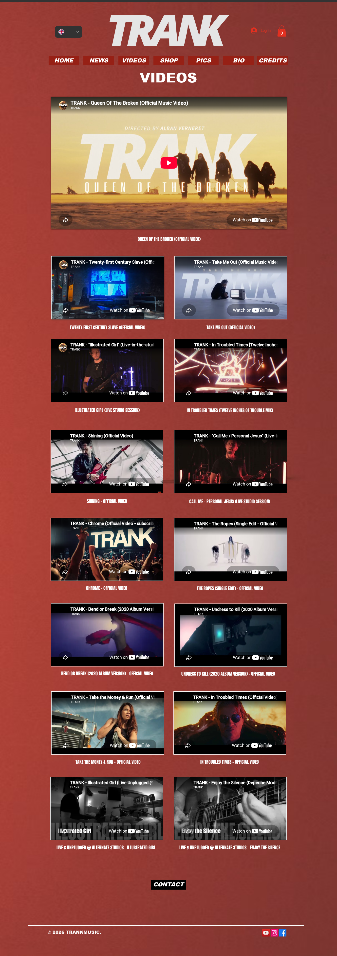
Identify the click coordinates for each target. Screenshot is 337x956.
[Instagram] (274, 932)
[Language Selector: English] (68, 32)
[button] (281, 31)
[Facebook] (282, 932)
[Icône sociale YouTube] (266, 932)
